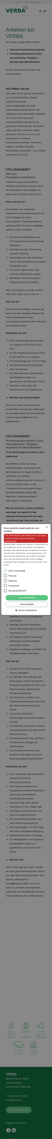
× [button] (47, 527)
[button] (26, 610)
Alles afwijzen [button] (27, 604)
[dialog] (26, 569)
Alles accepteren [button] (27, 598)
